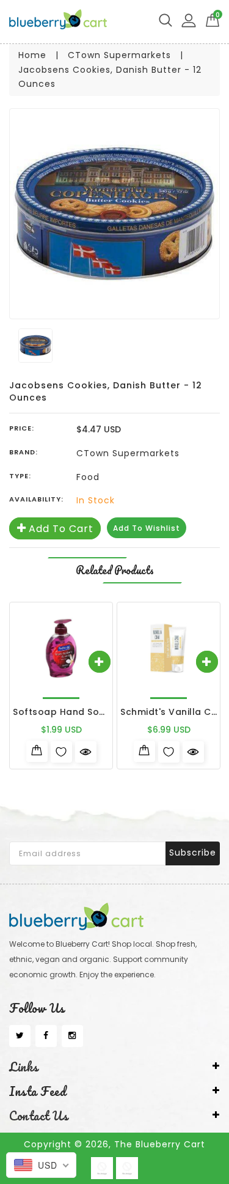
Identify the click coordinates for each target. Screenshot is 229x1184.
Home (32, 55)
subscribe (192, 852)
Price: (21, 428)
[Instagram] (72, 1036)
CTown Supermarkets (119, 55)
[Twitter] (20, 1036)
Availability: (36, 499)
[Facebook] (46, 1036)
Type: (20, 476)
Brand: (23, 452)
